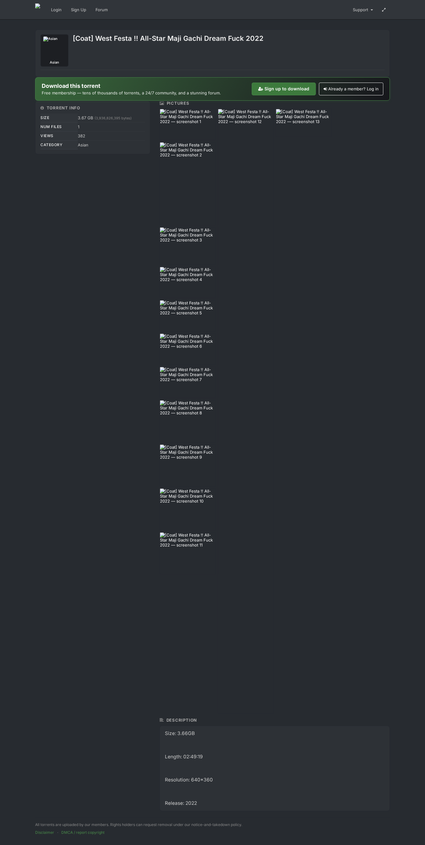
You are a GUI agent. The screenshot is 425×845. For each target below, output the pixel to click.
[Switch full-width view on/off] (384, 9)
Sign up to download (286, 88)
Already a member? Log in (353, 88)
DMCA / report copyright (83, 832)
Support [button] (361, 9)
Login (56, 9)
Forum (102, 9)
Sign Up (78, 9)
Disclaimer (44, 832)
